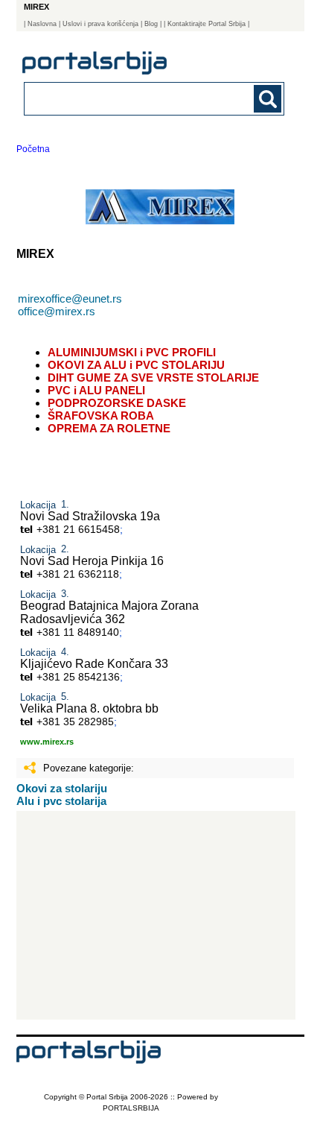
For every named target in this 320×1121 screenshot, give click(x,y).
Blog (151, 24)
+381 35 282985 (75, 721)
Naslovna (42, 24)
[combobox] (130, 98)
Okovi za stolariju (61, 788)
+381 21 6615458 (78, 529)
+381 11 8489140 (77, 632)
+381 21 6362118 (77, 574)
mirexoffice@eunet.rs (70, 298)
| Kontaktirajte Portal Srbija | (206, 24)
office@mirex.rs (56, 311)
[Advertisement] (155, 915)
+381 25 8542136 (78, 677)
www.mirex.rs (47, 741)
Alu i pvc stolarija (61, 801)
